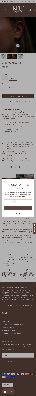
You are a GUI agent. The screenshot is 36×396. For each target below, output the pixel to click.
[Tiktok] (19, 213)
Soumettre (18, 208)
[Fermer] (32, 181)
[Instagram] (16, 213)
